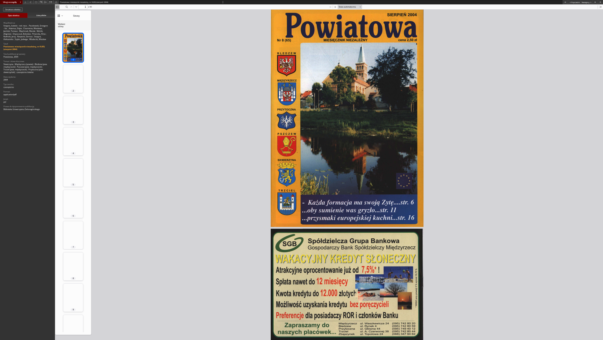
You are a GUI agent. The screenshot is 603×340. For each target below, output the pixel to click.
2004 (5, 79)
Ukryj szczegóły (10, 2)
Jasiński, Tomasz (10, 31)
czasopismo (8, 87)
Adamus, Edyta (15, 28)
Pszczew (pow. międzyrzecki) (29, 66)
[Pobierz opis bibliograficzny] (45, 2)
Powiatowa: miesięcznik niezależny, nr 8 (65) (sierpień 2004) (24, 48)
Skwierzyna (8, 64)
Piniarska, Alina (39, 34)
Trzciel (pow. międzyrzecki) (15, 69)
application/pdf (9, 94)
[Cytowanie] (50, 2)
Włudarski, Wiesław (37, 39)
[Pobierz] (25, 2)
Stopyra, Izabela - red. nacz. (15, 25)
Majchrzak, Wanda (27, 31)
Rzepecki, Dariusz (25, 36)
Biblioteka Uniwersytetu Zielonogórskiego (21, 109)
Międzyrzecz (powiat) (24, 64)
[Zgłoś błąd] (56, 2)
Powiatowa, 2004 (10, 56)
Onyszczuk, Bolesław (22, 34)
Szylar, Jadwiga (21, 39)
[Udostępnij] (30, 2)
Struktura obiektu (12, 9)
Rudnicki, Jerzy (9, 36)
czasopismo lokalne (25, 72)
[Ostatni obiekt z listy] (595, 2)
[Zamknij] (600, 2)
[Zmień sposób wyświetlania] (41, 2)
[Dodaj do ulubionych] (36, 2)
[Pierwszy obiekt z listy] (565, 2)
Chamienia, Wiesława (32, 28)
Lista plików (41, 15)
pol (4, 102)
